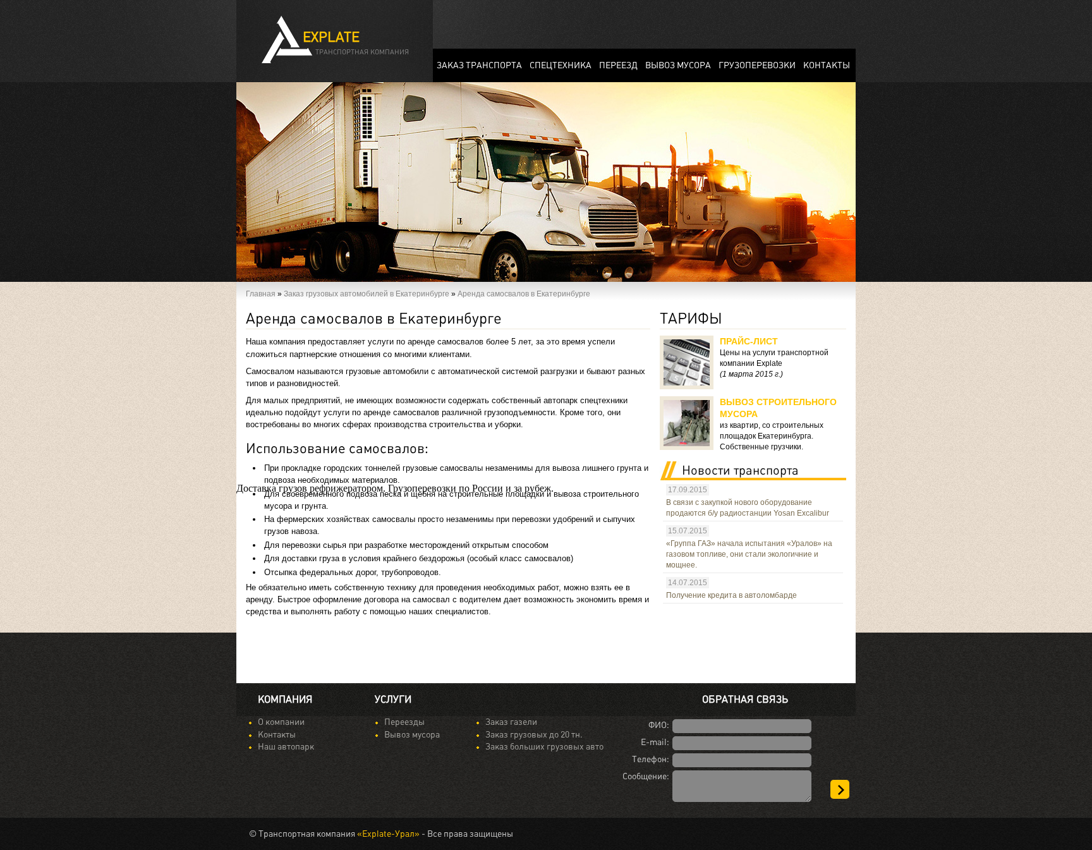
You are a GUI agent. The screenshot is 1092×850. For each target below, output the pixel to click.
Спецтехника (561, 65)
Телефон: (650, 759)
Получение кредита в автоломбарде (731, 595)
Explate (356, 43)
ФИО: (658, 725)
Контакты (277, 735)
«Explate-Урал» (388, 834)
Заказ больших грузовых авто (544, 747)
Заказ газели (511, 722)
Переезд (618, 65)
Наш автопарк (286, 747)
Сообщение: (645, 776)
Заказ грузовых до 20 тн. (534, 735)
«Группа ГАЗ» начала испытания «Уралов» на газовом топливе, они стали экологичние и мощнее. (749, 554)
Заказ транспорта (479, 65)
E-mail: (655, 742)
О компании (281, 722)
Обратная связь (745, 700)
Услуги (393, 700)
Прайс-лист (749, 341)
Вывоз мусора (678, 65)
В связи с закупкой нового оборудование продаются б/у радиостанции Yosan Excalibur (747, 508)
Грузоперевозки (757, 65)
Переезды (404, 722)
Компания (285, 700)
